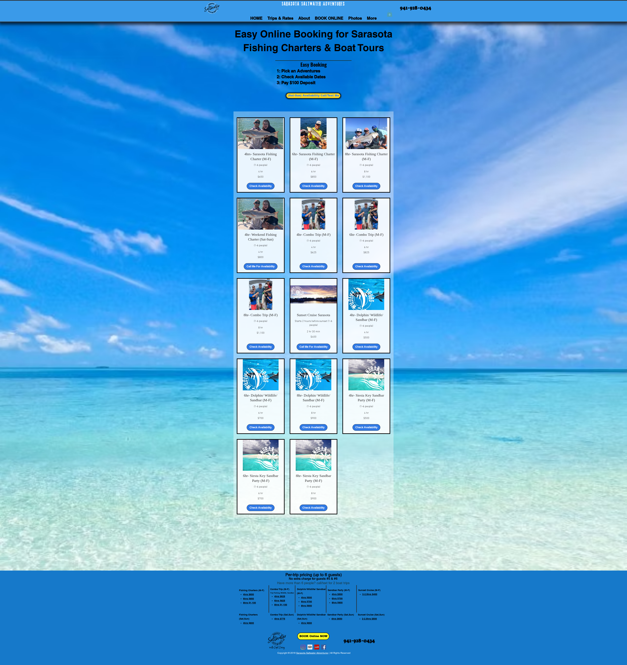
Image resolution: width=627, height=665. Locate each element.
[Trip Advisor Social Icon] (309, 647)
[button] (389, 13)
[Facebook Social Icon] (323, 647)
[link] (260, 156)
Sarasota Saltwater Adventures (312, 653)
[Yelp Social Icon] (316, 647)
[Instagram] (303, 647)
